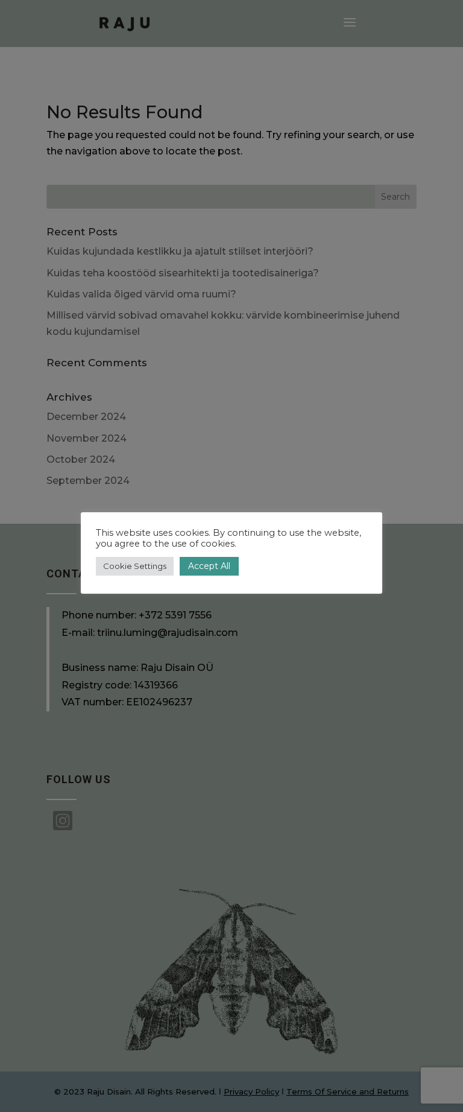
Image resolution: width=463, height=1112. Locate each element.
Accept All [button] (209, 566)
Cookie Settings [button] (134, 566)
